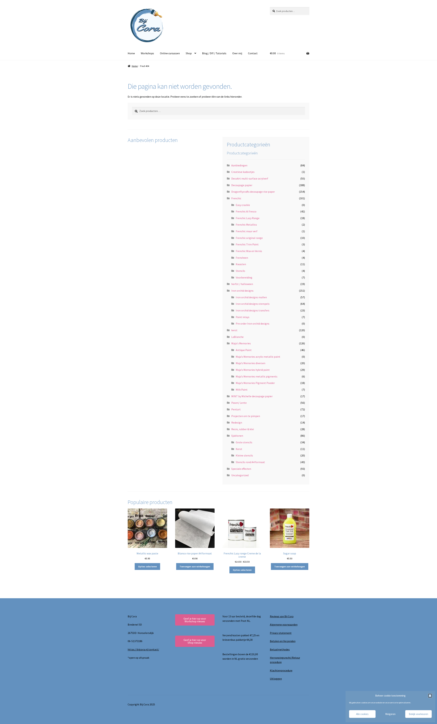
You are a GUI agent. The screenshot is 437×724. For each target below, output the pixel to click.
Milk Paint (242, 389)
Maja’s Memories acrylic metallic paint (258, 356)
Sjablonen (237, 435)
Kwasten (241, 264)
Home (131, 53)
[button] (430, 695)
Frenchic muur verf (246, 231)
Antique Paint (244, 350)
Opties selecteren (147, 566)
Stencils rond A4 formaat (250, 462)
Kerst (239, 449)
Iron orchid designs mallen (251, 297)
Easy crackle (243, 205)
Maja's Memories (241, 343)
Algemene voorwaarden (284, 624)
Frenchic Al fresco (246, 211)
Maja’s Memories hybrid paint (253, 369)
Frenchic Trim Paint (247, 244)
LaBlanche (237, 337)
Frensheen (242, 257)
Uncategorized (240, 475)
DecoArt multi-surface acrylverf (249, 178)
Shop (189, 53)
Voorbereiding (244, 277)
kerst (234, 330)
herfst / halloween (242, 284)
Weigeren (390, 714)
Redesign (236, 422)
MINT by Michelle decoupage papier (252, 396)
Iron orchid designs (242, 290)
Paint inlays (242, 317)
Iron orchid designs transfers (252, 310)
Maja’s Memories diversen (250, 363)
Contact (253, 53)
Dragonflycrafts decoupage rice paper (253, 191)
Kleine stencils (244, 455)
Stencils (240, 271)
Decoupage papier (241, 185)
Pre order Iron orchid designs (252, 323)
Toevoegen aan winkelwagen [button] (195, 566)
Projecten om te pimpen (245, 416)
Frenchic (236, 198)
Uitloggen (276, 678)
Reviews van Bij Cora (281, 616)
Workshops (147, 53)
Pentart (236, 409)
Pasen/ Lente (239, 402)
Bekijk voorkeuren (418, 714)
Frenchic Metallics (246, 224)
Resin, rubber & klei (242, 429)
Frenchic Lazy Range (247, 218)
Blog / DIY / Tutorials (214, 53)
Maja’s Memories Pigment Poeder (255, 383)
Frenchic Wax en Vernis (249, 251)
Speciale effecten (241, 468)
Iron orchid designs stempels (253, 303)
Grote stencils (244, 442)
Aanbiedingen (239, 165)
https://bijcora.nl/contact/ (143, 649)
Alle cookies (362, 714)
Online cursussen (170, 53)
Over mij (237, 53)
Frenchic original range (249, 238)
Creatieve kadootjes (243, 172)
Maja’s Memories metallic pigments (256, 376)
